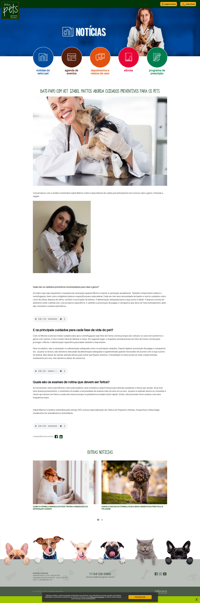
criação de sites (161, 593)
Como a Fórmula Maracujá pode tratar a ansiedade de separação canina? (60, 507)
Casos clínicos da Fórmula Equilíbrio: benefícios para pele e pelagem (132, 507)
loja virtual (190, 4)
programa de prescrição (157, 72)
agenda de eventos (71, 72)
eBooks (128, 70)
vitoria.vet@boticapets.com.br (100, 577)
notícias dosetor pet (43, 72)
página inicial (170, 4)
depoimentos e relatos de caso (100, 72)
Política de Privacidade (97, 597)
